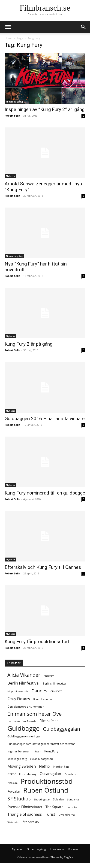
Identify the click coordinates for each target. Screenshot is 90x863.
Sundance (73, 799)
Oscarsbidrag (27, 774)
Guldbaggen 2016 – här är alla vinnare (45, 418)
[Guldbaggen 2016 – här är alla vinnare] (45, 387)
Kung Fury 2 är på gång (28, 344)
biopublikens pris (17, 691)
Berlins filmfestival (54, 683)
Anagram (49, 675)
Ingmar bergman (18, 751)
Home (8, 38)
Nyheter (10, 176)
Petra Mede (71, 774)
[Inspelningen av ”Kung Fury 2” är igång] (45, 78)
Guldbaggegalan (61, 729)
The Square (54, 806)
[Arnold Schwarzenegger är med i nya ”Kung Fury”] (45, 152)
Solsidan (58, 799)
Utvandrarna (66, 815)
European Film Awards (21, 721)
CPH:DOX (56, 691)
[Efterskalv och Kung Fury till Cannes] (45, 536)
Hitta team (57, 849)
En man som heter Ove (34, 713)
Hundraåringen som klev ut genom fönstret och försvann (41, 743)
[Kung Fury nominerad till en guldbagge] (45, 462)
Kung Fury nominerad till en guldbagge (45, 493)
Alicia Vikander (23, 675)
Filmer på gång (14, 101)
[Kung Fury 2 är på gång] (45, 313)
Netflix (44, 766)
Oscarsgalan (50, 773)
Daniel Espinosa (42, 699)
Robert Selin (12, 115)
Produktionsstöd (47, 781)
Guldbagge (23, 728)
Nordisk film (61, 767)
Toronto (71, 807)
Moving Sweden (21, 766)
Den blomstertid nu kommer (25, 707)
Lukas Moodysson (41, 759)
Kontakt (73, 849)
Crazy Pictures (18, 698)
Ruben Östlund (45, 790)
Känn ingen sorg (17, 758)
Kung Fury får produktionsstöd (37, 641)
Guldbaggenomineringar (24, 736)
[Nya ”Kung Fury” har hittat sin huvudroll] (45, 233)
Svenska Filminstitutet (24, 806)
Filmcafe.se (49, 720)
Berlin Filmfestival (23, 683)
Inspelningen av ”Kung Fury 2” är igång (44, 109)
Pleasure (12, 783)
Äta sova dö (31, 822)
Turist (50, 814)
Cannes (39, 690)
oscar (11, 773)
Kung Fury (51, 751)
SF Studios (19, 798)
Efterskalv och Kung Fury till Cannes (43, 567)
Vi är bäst (13, 822)
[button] (83, 27)
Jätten (37, 751)
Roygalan (13, 791)
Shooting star (42, 799)
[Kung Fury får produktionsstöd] (45, 610)
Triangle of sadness (24, 814)
